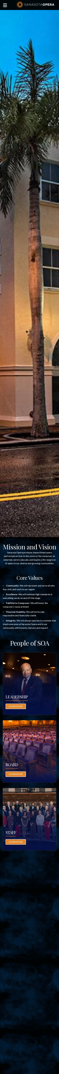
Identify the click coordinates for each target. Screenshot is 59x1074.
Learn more (16, 774)
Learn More (16, 706)
